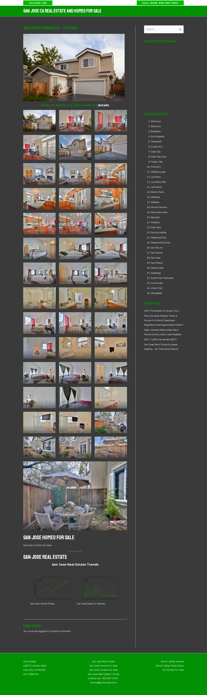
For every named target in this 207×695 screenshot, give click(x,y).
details (103, 105)
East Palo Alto (158, 156)
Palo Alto (156, 227)
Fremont (156, 167)
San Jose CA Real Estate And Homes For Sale (62, 11)
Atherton (156, 121)
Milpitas (155, 202)
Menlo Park (157, 192)
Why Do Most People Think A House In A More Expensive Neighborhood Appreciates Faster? (163, 320)
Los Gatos (156, 187)
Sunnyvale (157, 283)
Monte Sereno (159, 207)
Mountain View (159, 212)
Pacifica (155, 222)
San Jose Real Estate (45, 557)
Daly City (156, 151)
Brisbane (156, 131)
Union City (156, 288)
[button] (37, 2)
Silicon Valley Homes (172, 661)
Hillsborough (158, 172)
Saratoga (156, 273)
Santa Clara (157, 268)
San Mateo (157, 263)
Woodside (156, 293)
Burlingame (157, 136)
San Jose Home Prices (42, 603)
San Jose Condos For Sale (37, 545)
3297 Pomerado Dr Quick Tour (161, 311)
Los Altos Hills (158, 182)
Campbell (156, 141)
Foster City (157, 161)
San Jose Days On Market (91, 603)
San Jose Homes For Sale (48, 537)
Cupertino (156, 146)
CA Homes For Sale (173, 670)
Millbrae (155, 197)
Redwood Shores (160, 242)
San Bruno (157, 247)
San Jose (156, 257)
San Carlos (157, 252)
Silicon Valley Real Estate (170, 665)
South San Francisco (162, 278)
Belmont (156, 126)
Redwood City (158, 237)
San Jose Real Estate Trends (75, 564)
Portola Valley (159, 232)
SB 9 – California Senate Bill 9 (160, 339)
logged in (43, 631)
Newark (155, 217)
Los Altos (156, 177)
